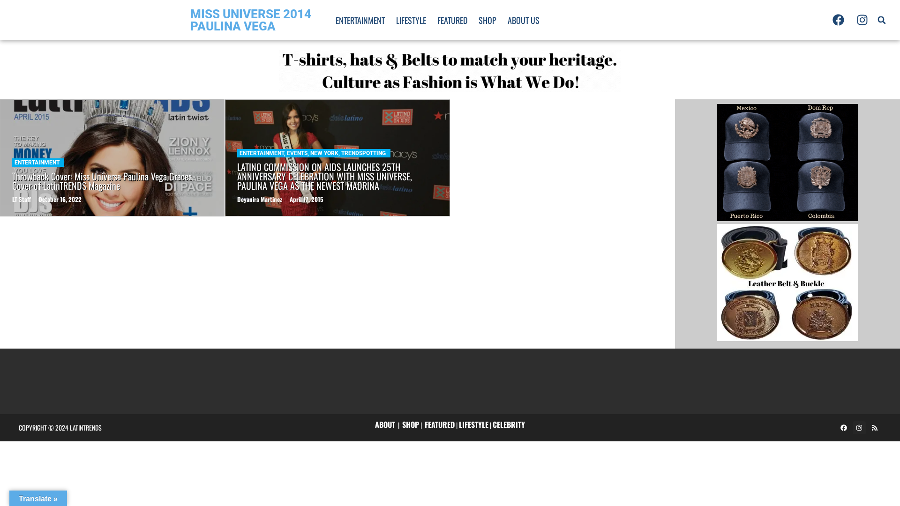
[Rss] (874, 427)
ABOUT (385, 424)
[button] (882, 20)
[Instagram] (862, 20)
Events (297, 153)
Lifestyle (411, 20)
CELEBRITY (509, 424)
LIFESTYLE (473, 424)
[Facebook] (838, 20)
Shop (487, 20)
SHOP (410, 424)
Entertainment (360, 20)
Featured (452, 20)
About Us (524, 20)
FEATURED (440, 424)
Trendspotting (363, 153)
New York (324, 153)
